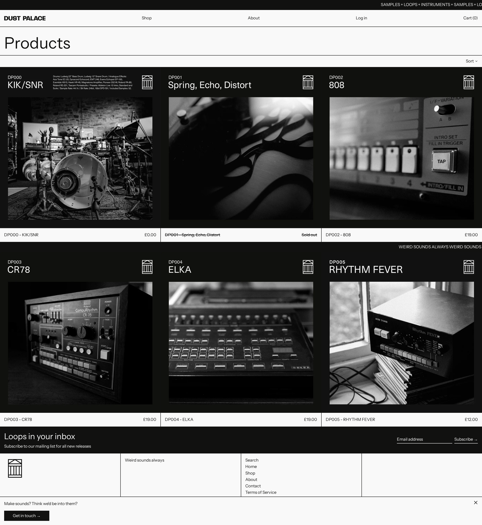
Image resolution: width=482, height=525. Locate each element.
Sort (470, 61)
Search (252, 460)
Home (251, 466)
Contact (253, 485)
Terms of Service (260, 492)
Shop (147, 18)
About (254, 18)
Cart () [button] (470, 18)
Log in (361, 18)
